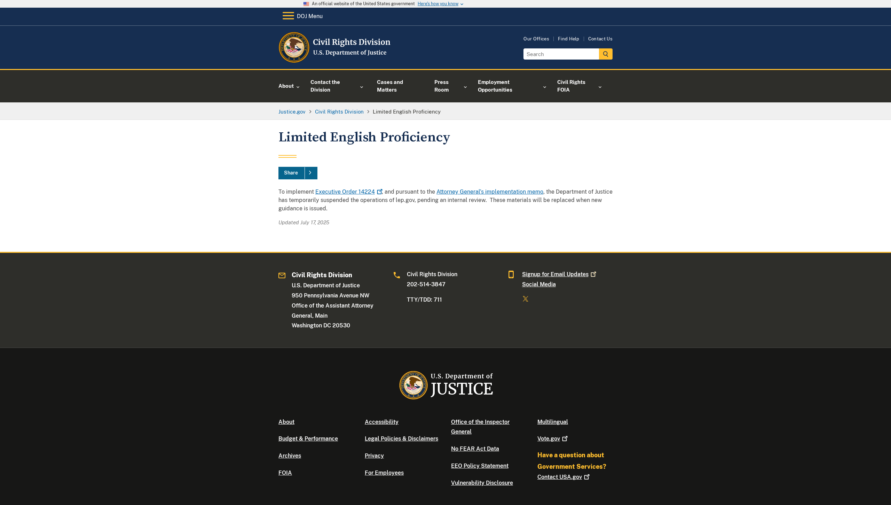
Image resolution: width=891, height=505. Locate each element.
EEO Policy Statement (479, 466)
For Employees (384, 472)
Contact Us (600, 38)
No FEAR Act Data (475, 448)
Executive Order (345, 191)
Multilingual (552, 422)
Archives (289, 455)
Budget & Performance (308, 438)
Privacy (374, 455)
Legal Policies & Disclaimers (401, 438)
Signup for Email (555, 274)
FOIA (285, 472)
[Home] (335, 60)
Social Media (539, 284)
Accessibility (382, 422)
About (286, 422)
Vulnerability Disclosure (482, 483)
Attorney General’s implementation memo (489, 191)
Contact (559, 477)
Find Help (568, 38)
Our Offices (536, 38)
